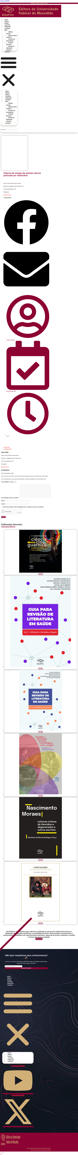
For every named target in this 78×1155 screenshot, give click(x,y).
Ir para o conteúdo (4, 0)
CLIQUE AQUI (39, 939)
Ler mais (40, 574)
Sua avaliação (5, 481)
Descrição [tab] (6, 447)
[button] (8, 71)
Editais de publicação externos (10, 48)
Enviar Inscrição (26, 968)
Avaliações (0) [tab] (8, 449)
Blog (6, 30)
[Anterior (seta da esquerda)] (0, 1154)
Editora (7, 21)
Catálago (7, 28)
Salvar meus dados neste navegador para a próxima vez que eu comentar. (23, 507)
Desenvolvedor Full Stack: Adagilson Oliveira (41, 1149)
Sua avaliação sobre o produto (10, 497)
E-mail (3, 504)
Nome (3, 500)
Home (6, 19)
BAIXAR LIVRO (7, 194)
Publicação (8, 26)
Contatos (7, 51)
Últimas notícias (9, 32)
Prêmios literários (9, 43)
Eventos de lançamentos (10, 40)
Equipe (7, 23)
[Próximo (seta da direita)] (1, 1154)
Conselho (7, 25)
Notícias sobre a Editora (11, 36)
